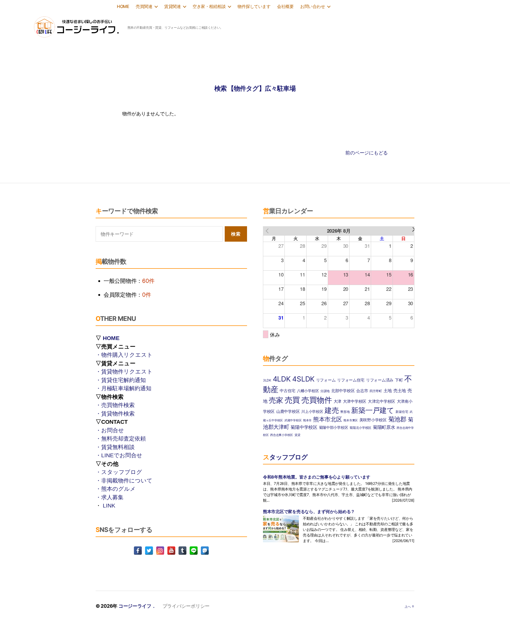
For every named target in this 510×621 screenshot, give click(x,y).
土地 (388, 390)
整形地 (345, 412)
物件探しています (253, 6)
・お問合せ (110, 430)
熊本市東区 (350, 420)
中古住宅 (287, 390)
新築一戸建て (372, 410)
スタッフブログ (285, 457)
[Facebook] (138, 550)
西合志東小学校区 (281, 435)
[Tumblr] (182, 550)
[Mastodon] (205, 550)
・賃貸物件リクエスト (124, 371)
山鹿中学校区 (288, 411)
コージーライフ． (137, 606)
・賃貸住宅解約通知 (121, 380)
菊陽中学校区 (304, 427)
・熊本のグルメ (116, 489)
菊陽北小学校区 (360, 428)
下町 (399, 380)
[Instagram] (160, 550)
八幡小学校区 (308, 391)
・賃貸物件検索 (115, 413)
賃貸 (297, 435)
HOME (123, 6)
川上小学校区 (312, 411)
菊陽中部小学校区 (333, 427)
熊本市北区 (327, 419)
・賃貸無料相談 (115, 447)
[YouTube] (171, 550)
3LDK (267, 380)
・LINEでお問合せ (119, 455)
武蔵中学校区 (292, 420)
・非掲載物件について (124, 480)
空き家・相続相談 (209, 6)
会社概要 (285, 6)
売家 (276, 400)
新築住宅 (402, 412)
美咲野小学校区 (373, 419)
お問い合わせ (312, 6)
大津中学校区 (354, 401)
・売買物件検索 (115, 405)
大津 (337, 401)
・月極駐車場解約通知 (123, 388)
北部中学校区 (343, 390)
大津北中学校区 (381, 401)
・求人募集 (110, 497)
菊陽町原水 (384, 427)
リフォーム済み (379, 380)
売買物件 (316, 400)
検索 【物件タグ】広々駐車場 (254, 88)
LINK (109, 505)
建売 (332, 410)
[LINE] (193, 550)
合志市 (362, 390)
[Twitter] (149, 550)
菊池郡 (397, 419)
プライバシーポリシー (186, 606)
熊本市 (307, 420)
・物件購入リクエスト (124, 355)
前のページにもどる (366, 153)
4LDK (282, 379)
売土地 (399, 390)
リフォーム (326, 380)
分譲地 (325, 391)
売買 (292, 400)
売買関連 (144, 6)
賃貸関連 (172, 6)
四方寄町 (375, 391)
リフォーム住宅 (350, 380)
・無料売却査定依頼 (121, 438)
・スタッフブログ (119, 472)
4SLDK (303, 379)
